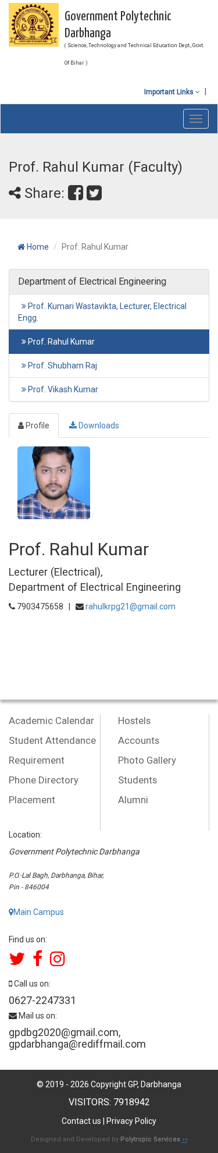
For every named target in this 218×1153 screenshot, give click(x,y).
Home (37, 246)
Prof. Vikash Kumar (62, 389)
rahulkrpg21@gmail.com (130, 606)
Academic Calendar (51, 720)
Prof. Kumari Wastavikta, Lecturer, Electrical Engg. (102, 311)
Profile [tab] (36, 425)
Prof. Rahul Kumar (60, 341)
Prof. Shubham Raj (61, 365)
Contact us (81, 1121)
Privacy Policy (131, 1121)
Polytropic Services (151, 1139)
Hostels (134, 720)
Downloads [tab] (98, 425)
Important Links (169, 92)
